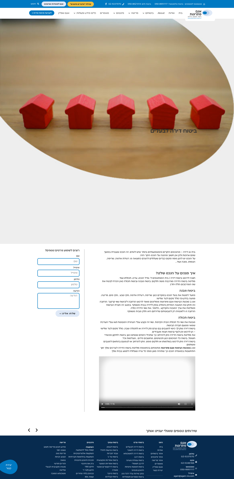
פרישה (134, 13)
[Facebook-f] (106, 4)
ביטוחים (149, 13)
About (161, 13)
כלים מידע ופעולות (86, 13)
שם (77, 256)
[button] (35, 4)
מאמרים (104, 13)
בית (180, 13)
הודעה (76, 291)
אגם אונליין (63, 13)
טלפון (76, 279)
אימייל (76, 268)
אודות (172, 13)
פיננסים (120, 13)
